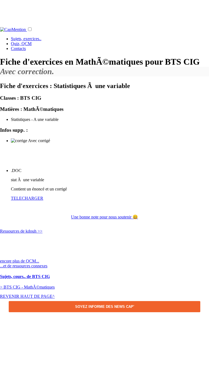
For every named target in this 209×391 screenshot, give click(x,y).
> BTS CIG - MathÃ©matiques (27, 287)
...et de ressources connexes (23, 266)
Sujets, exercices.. (26, 38)
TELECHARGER (27, 198)
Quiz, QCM (21, 43)
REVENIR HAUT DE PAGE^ (27, 296)
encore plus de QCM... (19, 261)
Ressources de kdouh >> (21, 231)
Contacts (18, 48)
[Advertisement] (104, 12)
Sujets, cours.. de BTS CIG (25, 276)
